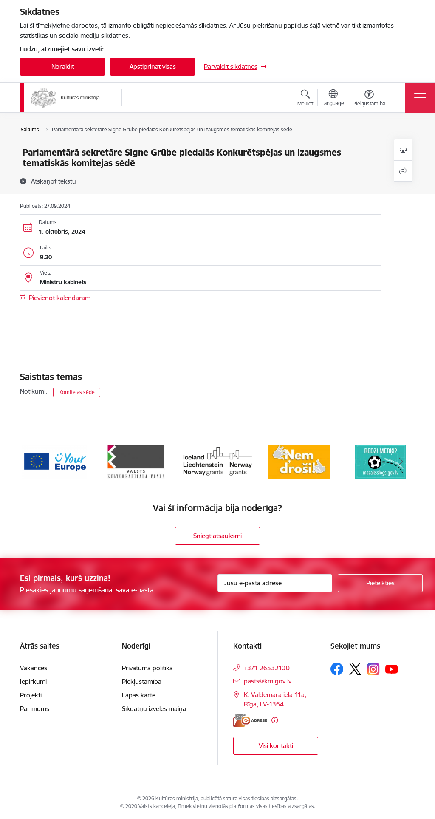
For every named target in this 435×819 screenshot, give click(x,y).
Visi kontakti (276, 746)
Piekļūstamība (141, 681)
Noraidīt (62, 66)
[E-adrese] (250, 720)
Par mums (34, 709)
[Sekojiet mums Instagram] (373, 669)
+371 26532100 (267, 668)
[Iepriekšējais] (34, 461)
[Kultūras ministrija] (65, 98)
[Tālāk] (401, 461)
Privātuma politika (147, 668)
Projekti (31, 695)
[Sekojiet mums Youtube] (391, 668)
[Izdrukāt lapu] (403, 149)
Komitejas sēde (77, 392)
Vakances (33, 668)
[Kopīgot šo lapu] (403, 171)
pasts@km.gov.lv (267, 681)
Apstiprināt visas (153, 66)
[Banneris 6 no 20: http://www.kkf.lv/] (136, 461)
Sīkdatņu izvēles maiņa (154, 709)
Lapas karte (138, 695)
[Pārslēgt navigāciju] (420, 98)
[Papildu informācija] (274, 720)
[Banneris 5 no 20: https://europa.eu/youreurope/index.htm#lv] (54, 461)
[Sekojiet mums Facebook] (336, 669)
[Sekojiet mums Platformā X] (355, 669)
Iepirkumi (33, 681)
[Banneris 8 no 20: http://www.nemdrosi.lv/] (299, 461)
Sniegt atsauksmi (217, 536)
